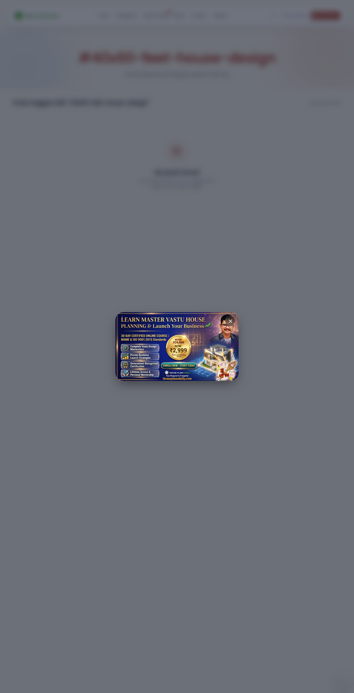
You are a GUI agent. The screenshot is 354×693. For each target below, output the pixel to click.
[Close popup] (230, 321)
